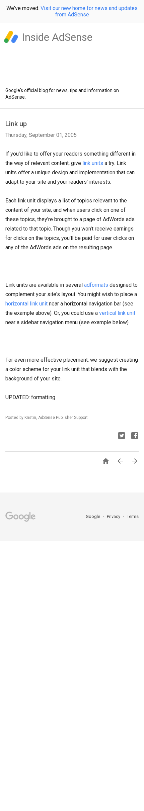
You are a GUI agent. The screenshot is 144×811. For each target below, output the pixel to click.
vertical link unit (117, 313)
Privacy (114, 516)
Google (93, 516)
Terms (133, 516)
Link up (16, 124)
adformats (96, 285)
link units (92, 163)
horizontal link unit (26, 303)
